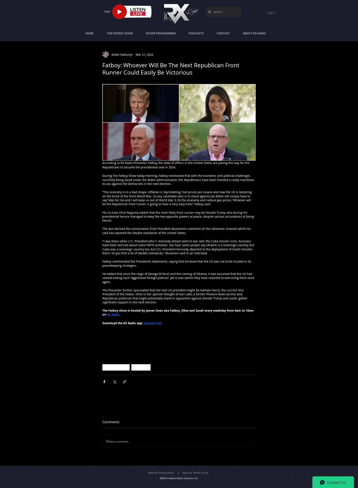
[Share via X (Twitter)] (114, 382)
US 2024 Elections (116, 367)
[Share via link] (125, 382)
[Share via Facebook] (104, 382)
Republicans (141, 367)
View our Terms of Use (195, 472)
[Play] (119, 12)
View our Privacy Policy (161, 472)
